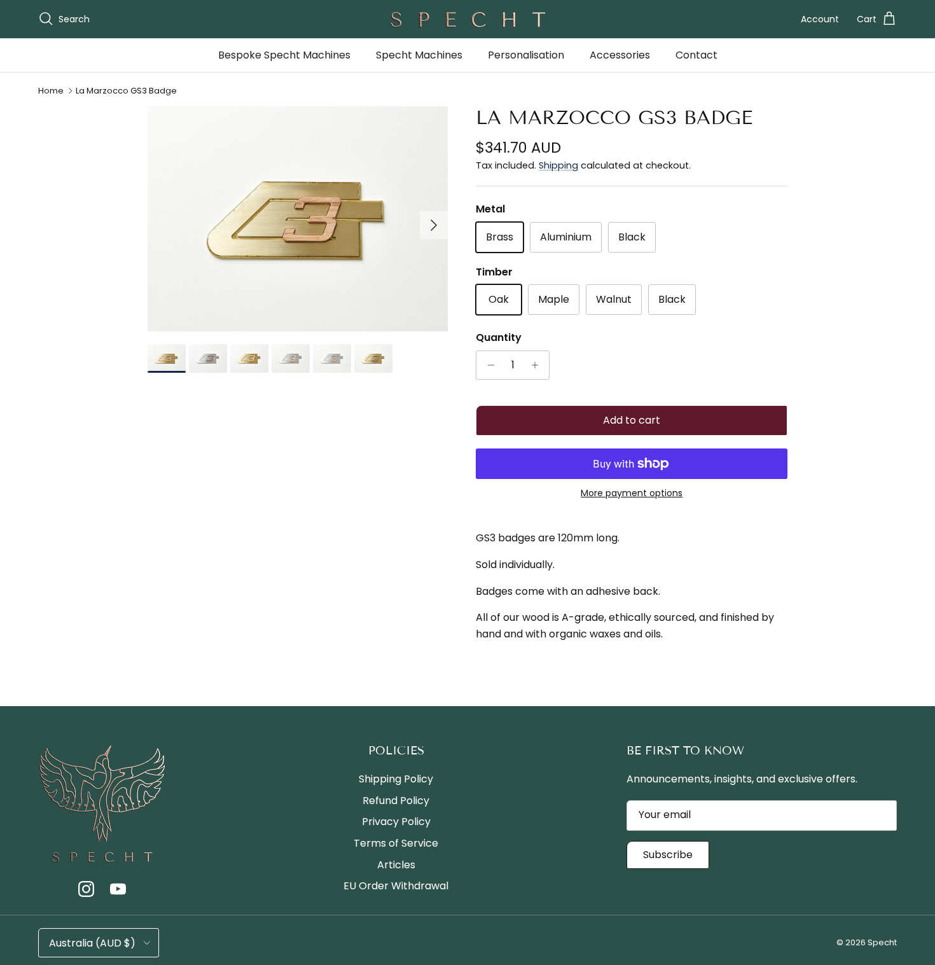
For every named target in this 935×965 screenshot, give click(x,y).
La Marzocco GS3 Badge (126, 91)
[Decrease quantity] (487, 365)
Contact (696, 55)
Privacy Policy (396, 821)
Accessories (620, 55)
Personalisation (526, 55)
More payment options (631, 493)
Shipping (558, 165)
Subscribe (668, 854)
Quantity (499, 338)
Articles (396, 864)
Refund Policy (396, 800)
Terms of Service (396, 843)
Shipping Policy (396, 779)
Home (51, 91)
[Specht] (467, 19)
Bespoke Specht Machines (284, 55)
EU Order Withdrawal (395, 885)
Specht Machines (419, 55)
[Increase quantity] (538, 365)
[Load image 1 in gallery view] (298, 218)
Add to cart (631, 420)
